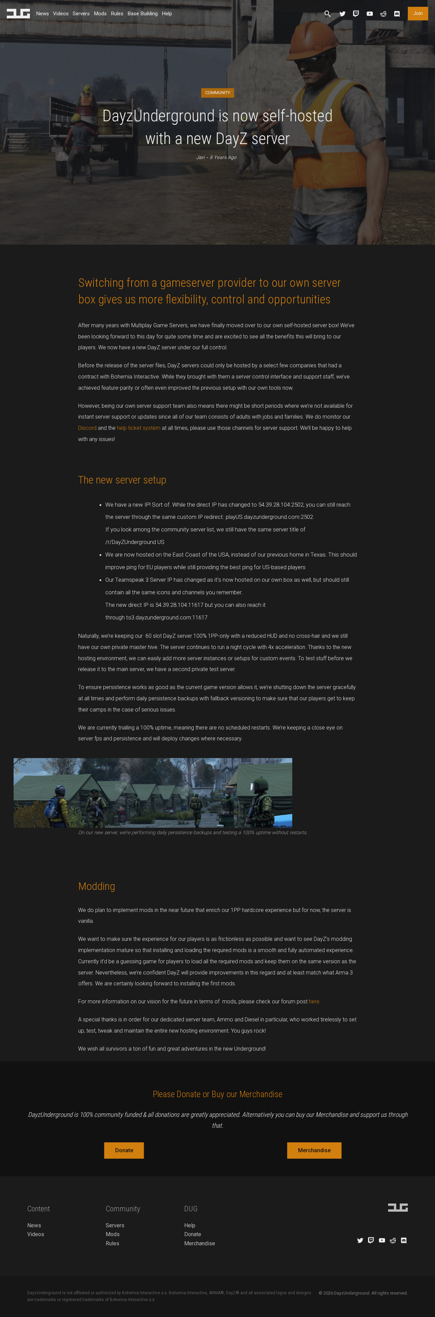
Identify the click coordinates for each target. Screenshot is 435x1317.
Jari (200, 157)
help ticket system (138, 428)
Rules (117, 14)
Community (217, 92)
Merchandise (314, 1150)
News (42, 14)
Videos (61, 14)
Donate (124, 1150)
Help (167, 14)
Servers (81, 14)
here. (315, 1001)
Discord (87, 428)
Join (418, 13)
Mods (100, 14)
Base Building (142, 14)
